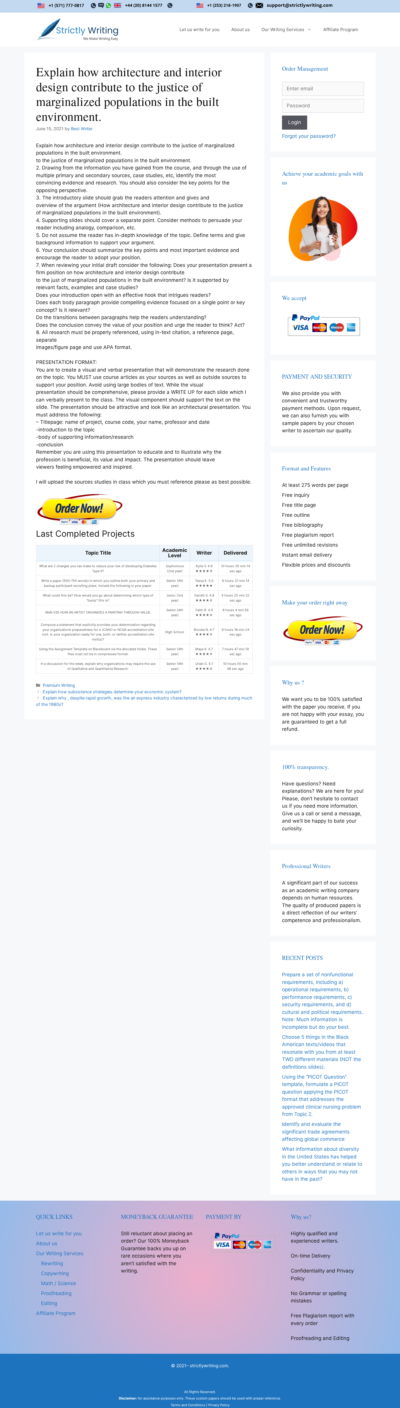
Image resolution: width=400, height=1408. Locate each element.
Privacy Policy (219, 1405)
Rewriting (52, 1263)
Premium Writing (59, 685)
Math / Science (58, 1283)
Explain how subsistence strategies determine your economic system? (112, 691)
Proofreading (56, 1293)
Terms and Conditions (188, 1405)
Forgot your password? (309, 136)
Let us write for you (200, 29)
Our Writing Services (282, 29)
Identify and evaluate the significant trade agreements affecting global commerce (316, 1131)
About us (240, 29)
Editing (49, 1303)
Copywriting (55, 1273)
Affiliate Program (340, 29)
